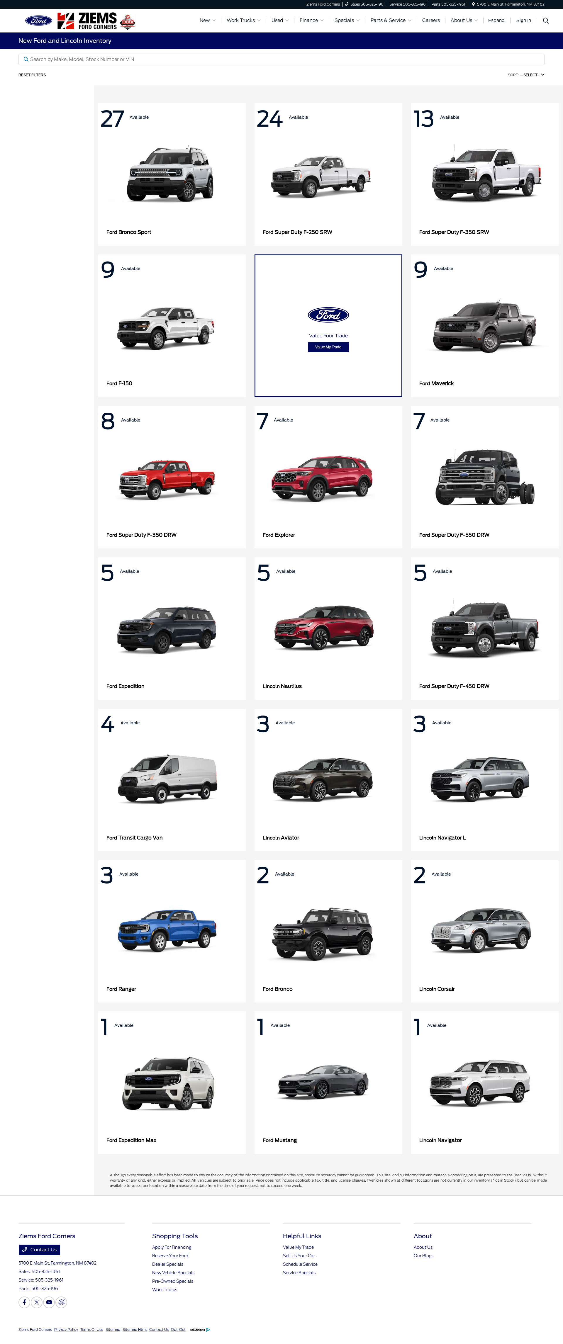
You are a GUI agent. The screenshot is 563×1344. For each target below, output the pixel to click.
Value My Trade (328, 347)
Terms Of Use (91, 1329)
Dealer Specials (167, 1264)
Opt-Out (178, 1329)
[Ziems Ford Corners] (68, 20)
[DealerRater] (61, 1302)
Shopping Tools (175, 1236)
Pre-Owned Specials (172, 1281)
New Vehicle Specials (173, 1272)
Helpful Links (302, 1236)
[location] (473, 4)
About (423, 1236)
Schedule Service (300, 1264)
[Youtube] (49, 1302)
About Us (423, 1247)
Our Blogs (423, 1255)
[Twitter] (37, 1302)
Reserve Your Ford (170, 1255)
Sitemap (113, 1329)
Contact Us (43, 1250)
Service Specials (299, 1272)
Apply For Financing (171, 1247)
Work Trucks (164, 1289)
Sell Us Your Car (299, 1255)
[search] (546, 21)
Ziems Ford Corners (35, 1329)
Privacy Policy (66, 1329)
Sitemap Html (135, 1329)
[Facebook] (24, 1302)
